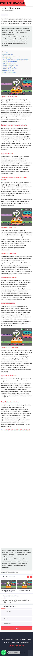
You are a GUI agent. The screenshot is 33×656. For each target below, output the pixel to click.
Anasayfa (4, 10)
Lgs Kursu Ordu (24, 590)
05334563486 (16, 645)
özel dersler (11, 10)
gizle (7, 52)
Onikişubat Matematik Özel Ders (8, 591)
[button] (3, 652)
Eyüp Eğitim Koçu (13, 572)
